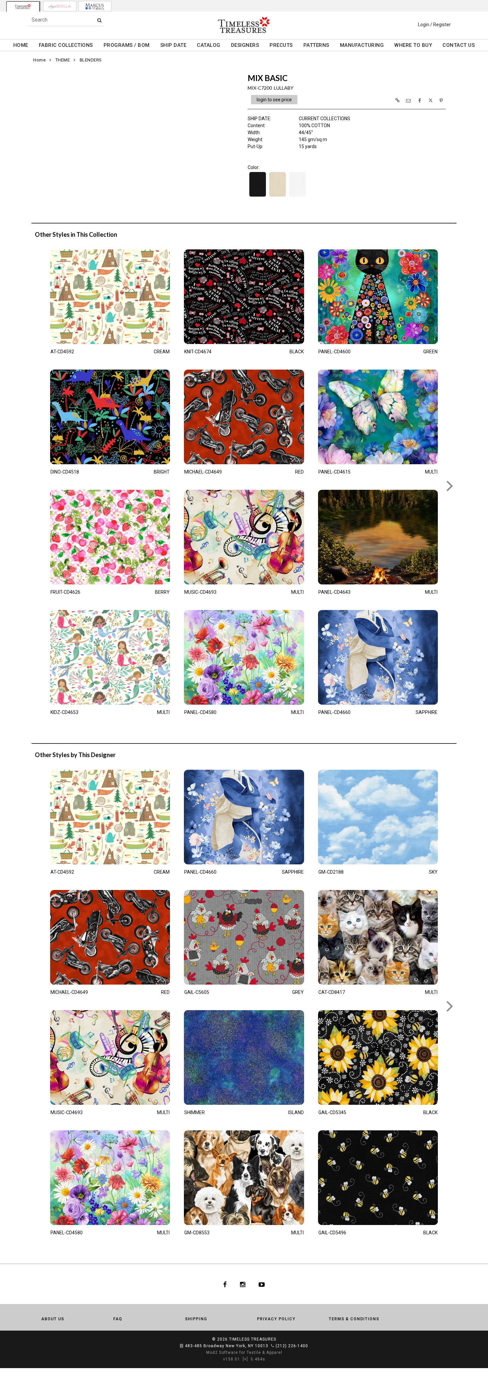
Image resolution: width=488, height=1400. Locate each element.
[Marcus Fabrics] (95, 6)
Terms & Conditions (354, 1319)
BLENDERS (91, 59)
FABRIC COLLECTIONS (66, 45)
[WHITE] (297, 196)
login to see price (274, 99)
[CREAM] (277, 196)
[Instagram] (242, 1284)
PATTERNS (316, 45)
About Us (52, 1319)
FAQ (117, 1319)
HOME (20, 45)
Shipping (196, 1319)
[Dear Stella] (59, 6)
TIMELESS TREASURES (252, 1339)
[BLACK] (258, 196)
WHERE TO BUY (413, 45)
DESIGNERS (245, 45)
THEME (62, 59)
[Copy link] (397, 100)
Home (39, 59)
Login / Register (434, 24)
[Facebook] (225, 1284)
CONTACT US (459, 45)
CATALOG (208, 45)
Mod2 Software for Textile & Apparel (244, 1352)
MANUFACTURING (362, 45)
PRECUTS (281, 45)
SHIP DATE (173, 45)
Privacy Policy (276, 1319)
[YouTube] (262, 1284)
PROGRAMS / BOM (127, 45)
